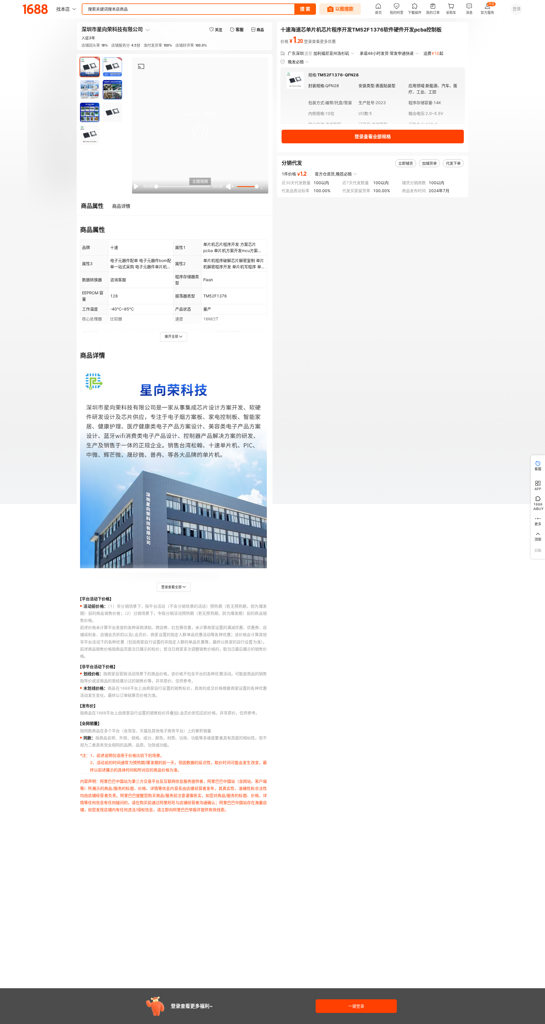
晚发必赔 (296, 61)
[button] (200, 130)
